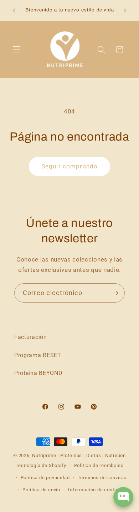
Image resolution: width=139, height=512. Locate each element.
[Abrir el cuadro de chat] (123, 497)
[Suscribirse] (115, 293)
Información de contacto (96, 489)
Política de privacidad (45, 477)
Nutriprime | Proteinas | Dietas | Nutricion (79, 455)
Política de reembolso (99, 465)
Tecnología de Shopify (41, 465)
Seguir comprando (69, 166)
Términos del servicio (102, 477)
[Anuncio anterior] (14, 11)
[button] (16, 50)
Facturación (30, 337)
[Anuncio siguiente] (125, 11)
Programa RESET (37, 355)
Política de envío (41, 489)
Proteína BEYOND (38, 373)
